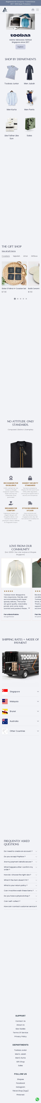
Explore (20, 47)
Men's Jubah (20, 1054)
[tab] (15, 298)
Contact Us (20, 1021)
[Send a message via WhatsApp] (37, 1099)
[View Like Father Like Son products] (12, 124)
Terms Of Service (20, 1032)
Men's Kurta (20, 1058)
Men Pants (29, 109)
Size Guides (20, 1029)
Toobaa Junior (11, 83)
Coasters (6, 256)
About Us (20, 1025)
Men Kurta (12, 109)
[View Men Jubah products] (29, 72)
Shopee (20, 1079)
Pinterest (21, 1094)
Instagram (20, 1087)
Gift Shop (20, 1062)
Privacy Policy (20, 1036)
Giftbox (34, 256)
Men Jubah (29, 83)
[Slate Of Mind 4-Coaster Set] (14, 273)
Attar (25, 256)
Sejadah (16, 256)
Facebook (20, 1083)
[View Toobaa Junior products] (12, 72)
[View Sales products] (29, 124)
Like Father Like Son (12, 137)
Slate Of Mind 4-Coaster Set (14, 288)
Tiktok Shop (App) (20, 1091)
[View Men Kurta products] (12, 98)
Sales (29, 135)
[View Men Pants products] (29, 98)
